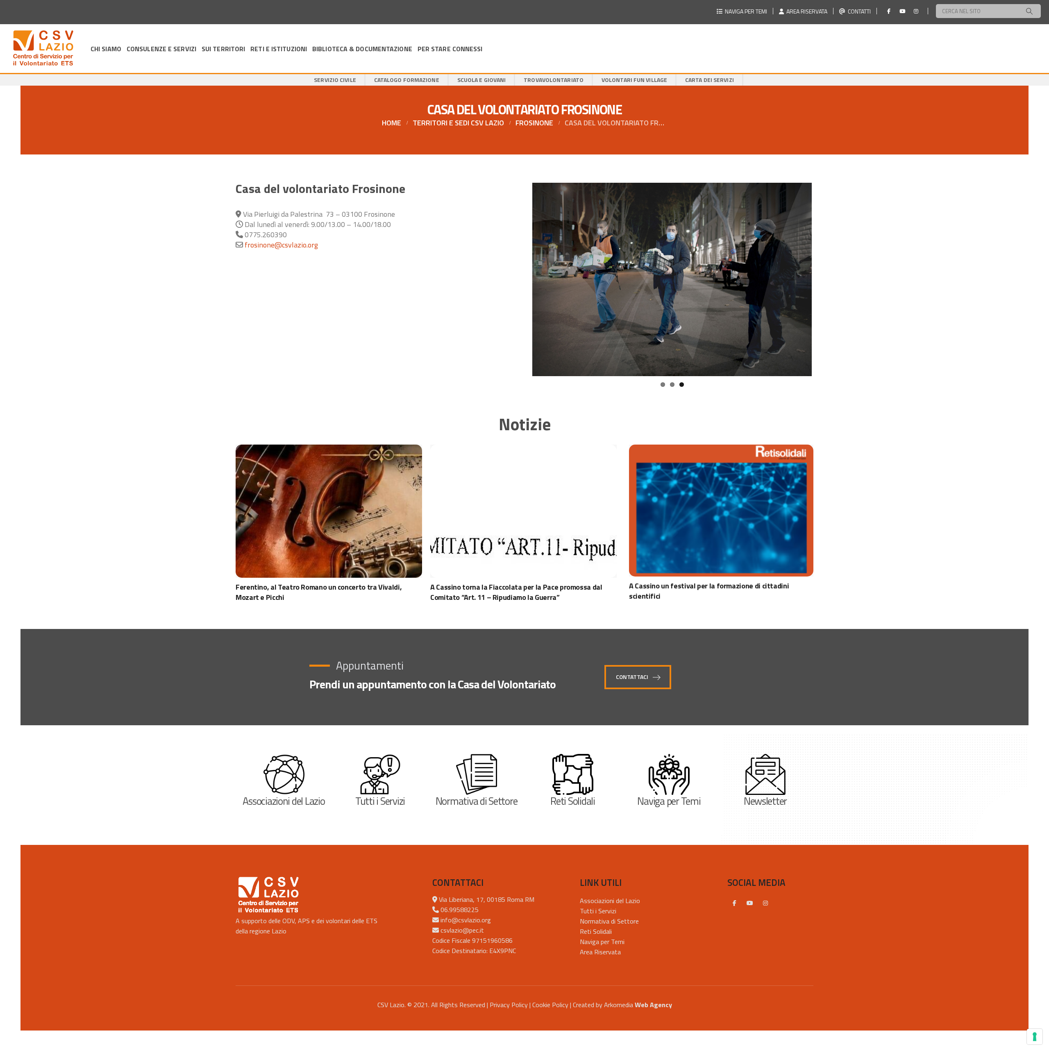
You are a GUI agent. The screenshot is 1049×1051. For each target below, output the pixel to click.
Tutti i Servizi (598, 911)
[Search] (1029, 11)
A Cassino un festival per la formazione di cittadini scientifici (709, 591)
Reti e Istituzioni (278, 49)
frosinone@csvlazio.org (281, 244)
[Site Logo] (43, 48)
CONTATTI (858, 11)
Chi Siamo (106, 49)
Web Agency (653, 1005)
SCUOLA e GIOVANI (481, 79)
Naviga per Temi (602, 942)
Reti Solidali (596, 931)
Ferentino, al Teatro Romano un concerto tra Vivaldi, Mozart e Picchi (319, 592)
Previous (520, 287)
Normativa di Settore (609, 921)
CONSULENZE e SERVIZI (161, 49)
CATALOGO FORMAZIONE (406, 79)
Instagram (765, 903)
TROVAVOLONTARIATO (554, 79)
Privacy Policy (509, 1005)
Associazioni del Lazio (610, 901)
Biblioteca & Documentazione (362, 49)
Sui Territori (223, 49)
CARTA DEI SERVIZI (709, 79)
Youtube (750, 903)
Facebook (734, 903)
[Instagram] (916, 11)
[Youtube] (902, 11)
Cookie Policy (550, 1005)
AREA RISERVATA (805, 11)
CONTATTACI (632, 676)
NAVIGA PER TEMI (744, 11)
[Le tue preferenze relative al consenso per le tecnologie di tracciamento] (1034, 1036)
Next (824, 287)
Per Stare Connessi (450, 49)
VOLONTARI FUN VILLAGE (634, 79)
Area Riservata (600, 952)
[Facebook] (889, 11)
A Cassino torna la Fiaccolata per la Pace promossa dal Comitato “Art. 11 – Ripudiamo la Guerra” (516, 592)
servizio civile (335, 79)
